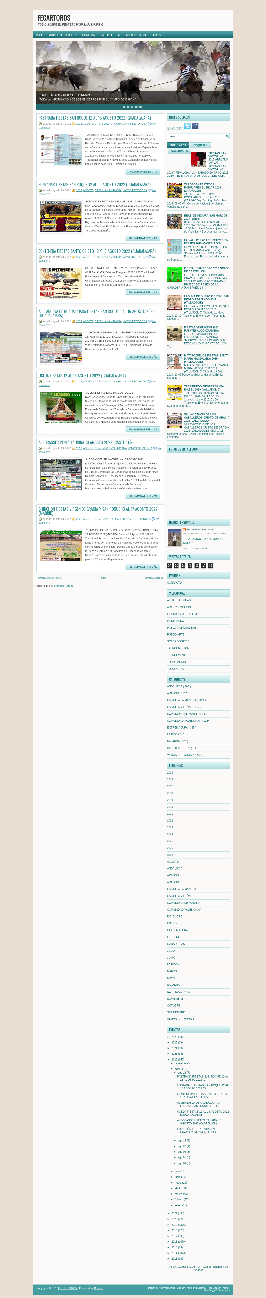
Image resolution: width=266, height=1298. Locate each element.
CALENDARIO (179, 150)
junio (178, 1176)
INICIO (39, 35)
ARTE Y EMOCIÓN (179, 607)
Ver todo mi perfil (195, 548)
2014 (170, 772)
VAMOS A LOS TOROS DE (62, 34)
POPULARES (178, 145)
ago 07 (182, 1146)
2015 (174, 1247)
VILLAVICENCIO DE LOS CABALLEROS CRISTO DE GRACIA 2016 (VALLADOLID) (206, 417)
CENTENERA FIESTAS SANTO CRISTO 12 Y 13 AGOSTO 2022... (202, 1095)
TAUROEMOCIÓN (178, 648)
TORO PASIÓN (176, 662)
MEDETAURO (175, 620)
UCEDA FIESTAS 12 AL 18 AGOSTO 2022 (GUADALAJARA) (82, 375)
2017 (170, 786)
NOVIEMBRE (175, 998)
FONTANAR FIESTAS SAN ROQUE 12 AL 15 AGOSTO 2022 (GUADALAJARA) (95, 184)
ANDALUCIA (175, 686)
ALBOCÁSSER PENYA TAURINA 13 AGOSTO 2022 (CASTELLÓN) (86, 442)
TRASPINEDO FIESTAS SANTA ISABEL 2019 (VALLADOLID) (204, 388)
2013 (174, 1258)
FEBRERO (173, 937)
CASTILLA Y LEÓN (179, 707)
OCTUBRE (173, 1005)
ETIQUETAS (200, 145)
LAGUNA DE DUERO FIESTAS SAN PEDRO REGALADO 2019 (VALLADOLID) (206, 299)
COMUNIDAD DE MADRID (110, 519)
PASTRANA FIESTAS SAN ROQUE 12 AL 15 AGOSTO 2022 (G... (202, 1078)
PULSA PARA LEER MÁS (142, 171)
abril (178, 1188)
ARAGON (173, 875)
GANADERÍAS (88, 35)
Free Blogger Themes (219, 1288)
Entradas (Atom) (64, 585)
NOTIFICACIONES (179, 748)
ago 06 (182, 1151)
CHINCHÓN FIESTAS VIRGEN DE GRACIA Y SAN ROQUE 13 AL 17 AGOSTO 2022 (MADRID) (98, 511)
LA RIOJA (173, 734)
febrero (179, 1199)
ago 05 (182, 1157)
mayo (178, 1182)
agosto (179, 1068)
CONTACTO (158, 35)
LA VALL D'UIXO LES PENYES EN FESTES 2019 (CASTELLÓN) (206, 242)
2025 (170, 841)
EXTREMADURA (177, 727)
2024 (170, 834)
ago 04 (182, 1163)
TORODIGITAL (176, 668)
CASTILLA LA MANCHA (108, 123)
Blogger (197, 1269)
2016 (170, 779)
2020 (170, 806)
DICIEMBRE (174, 916)
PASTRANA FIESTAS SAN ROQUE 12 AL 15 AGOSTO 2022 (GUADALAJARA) (95, 118)
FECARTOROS (53, 17)
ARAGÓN (173, 693)
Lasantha (201, 1288)
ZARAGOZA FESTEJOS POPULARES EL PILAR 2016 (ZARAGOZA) (202, 187)
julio (177, 1171)
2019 (170, 800)
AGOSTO (88, 123)
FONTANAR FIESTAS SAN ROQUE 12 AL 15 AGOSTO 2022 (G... (203, 1087)
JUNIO (171, 957)
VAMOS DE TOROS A (135, 123)
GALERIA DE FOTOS (110, 35)
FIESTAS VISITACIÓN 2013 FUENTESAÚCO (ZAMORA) (201, 329)
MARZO (172, 971)
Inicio (103, 578)
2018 (170, 793)
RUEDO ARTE (176, 634)
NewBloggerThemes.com (217, 1290)
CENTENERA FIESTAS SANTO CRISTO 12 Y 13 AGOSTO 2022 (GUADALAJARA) (97, 251)
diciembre (181, 1063)
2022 (79, 123)
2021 (170, 813)
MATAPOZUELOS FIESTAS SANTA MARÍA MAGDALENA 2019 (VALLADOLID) (206, 358)
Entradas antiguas (154, 578)
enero (178, 1205)
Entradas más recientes (50, 578)
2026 (170, 848)
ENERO (172, 923)
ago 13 (182, 1072)
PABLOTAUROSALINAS (182, 627)
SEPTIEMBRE (176, 1012)
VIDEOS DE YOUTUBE (136, 35)
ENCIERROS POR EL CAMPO (65, 95)
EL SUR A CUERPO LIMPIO (184, 614)
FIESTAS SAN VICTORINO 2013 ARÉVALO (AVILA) (218, 158)
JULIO (171, 950)
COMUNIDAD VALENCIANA (111, 448)
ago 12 (182, 1140)
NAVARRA (173, 741)
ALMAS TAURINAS (179, 600)
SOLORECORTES (178, 641)
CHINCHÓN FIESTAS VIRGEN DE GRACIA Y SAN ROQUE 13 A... (198, 1131)
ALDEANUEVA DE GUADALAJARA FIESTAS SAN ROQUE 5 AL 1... (198, 1104)
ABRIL (171, 854)
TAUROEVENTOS (178, 655)
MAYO (171, 978)
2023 (170, 827)
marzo (179, 1193)
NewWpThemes (167, 1288)
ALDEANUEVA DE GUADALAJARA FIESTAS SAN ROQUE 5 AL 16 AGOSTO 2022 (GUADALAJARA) (97, 313)
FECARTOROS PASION (200, 529)
